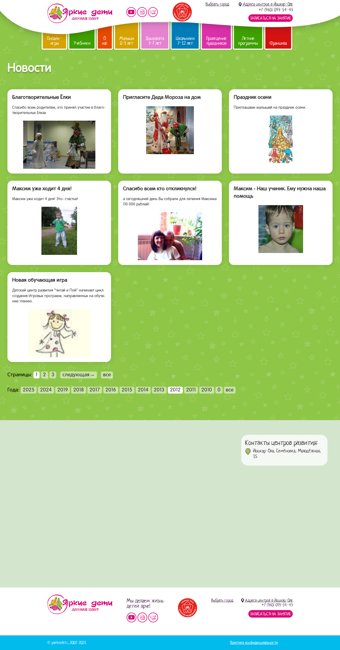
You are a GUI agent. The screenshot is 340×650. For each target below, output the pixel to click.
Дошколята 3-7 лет (155, 40)
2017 (95, 390)
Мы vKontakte (153, 12)
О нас (105, 40)
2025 (29, 390)
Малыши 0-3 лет (126, 40)
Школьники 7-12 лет (185, 40)
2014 (143, 390)
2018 (78, 390)
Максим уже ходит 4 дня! (42, 189)
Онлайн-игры (54, 40)
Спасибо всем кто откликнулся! (160, 189)
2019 (62, 390)
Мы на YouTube (131, 12)
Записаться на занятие (270, 18)
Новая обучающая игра (39, 280)
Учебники (82, 43)
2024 (46, 390)
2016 (110, 390)
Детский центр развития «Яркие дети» (79, 13)
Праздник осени (252, 97)
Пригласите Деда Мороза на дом (162, 97)
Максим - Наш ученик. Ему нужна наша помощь (280, 193)
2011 (191, 390)
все (107, 375)
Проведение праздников (216, 40)
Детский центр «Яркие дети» (79, 604)
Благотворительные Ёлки (41, 97)
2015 (127, 390)
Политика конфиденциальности (254, 642)
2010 (206, 390)
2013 (159, 390)
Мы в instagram (142, 12)
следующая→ (78, 375)
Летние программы (248, 40)
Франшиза (278, 43)
